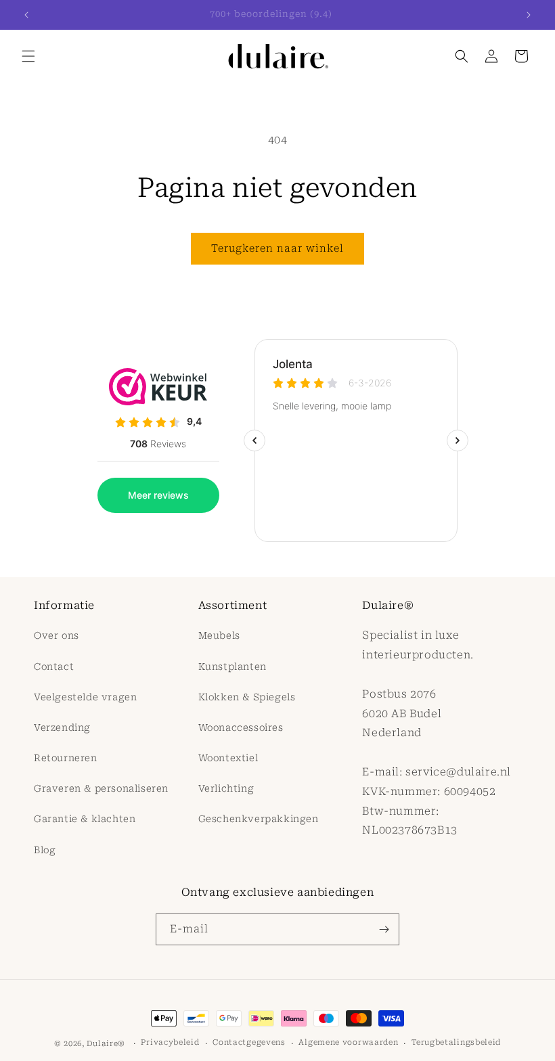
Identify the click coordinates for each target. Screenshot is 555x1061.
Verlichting (226, 788)
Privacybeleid (170, 1042)
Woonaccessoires (241, 727)
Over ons (56, 635)
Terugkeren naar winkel (277, 248)
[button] (28, 56)
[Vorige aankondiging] (26, 15)
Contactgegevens (249, 1042)
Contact (54, 666)
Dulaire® (106, 1043)
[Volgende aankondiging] (528, 15)
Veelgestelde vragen (85, 697)
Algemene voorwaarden (348, 1042)
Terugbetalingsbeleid (456, 1042)
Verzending (62, 727)
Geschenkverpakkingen (258, 818)
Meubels (219, 635)
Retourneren (65, 757)
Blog (45, 849)
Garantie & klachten (84, 818)
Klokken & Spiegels (247, 697)
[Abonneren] (384, 929)
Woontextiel (228, 757)
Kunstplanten (232, 666)
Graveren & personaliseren (101, 788)
